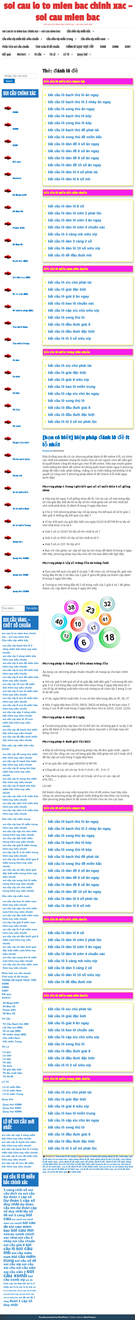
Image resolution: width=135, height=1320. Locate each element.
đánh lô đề (100, 1162)
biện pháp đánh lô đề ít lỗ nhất (105, 1159)
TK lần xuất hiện (21, 459)
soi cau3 (17, 1219)
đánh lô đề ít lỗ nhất (115, 1162)
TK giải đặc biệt (21, 442)
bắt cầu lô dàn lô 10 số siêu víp (74, 248)
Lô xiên (16, 376)
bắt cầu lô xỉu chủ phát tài (70, 282)
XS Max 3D (18, 244)
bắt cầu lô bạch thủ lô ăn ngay (73, 95)
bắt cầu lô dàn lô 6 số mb (69, 179)
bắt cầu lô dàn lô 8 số (66, 206)
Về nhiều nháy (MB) (23, 310)
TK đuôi (17, 426)
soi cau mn (22, 1230)
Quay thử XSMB (21, 558)
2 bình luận (75, 1172)
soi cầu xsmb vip (18, 1277)
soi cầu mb (18, 1250)
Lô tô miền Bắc (20, 492)
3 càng (9, 1190)
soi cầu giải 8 (14, 1245)
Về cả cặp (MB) (20, 294)
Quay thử (82, 54)
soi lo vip (21, 1291)
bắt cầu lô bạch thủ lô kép (69, 116)
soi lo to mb (25, 1287)
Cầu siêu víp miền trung (60, 39)
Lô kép (16, 393)
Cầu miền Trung (21, 343)
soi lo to (13, 1287)
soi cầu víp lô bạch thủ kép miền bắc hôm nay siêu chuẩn (19, 789)
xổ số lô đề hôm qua (57, 1172)
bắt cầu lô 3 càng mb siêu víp (72, 234)
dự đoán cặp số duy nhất (20, 1209)
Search (9, 81)
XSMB (103, 47)
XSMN (115, 47)
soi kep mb (20, 1283)
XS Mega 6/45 (20, 195)
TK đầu (16, 409)
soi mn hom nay (26, 1294)
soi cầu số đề (25, 1261)
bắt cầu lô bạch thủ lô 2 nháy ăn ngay (79, 102)
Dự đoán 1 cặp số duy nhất (19, 1202)
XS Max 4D (18, 211)
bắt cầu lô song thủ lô (66, 317)
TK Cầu (37, 54)
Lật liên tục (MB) (21, 277)
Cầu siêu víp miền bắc (79, 31)
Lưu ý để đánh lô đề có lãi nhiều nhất (80, 1166)
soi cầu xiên (26, 1268)
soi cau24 (16, 1223)
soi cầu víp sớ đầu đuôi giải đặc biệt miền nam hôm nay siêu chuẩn (19, 950)
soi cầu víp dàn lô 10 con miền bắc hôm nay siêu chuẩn (18, 723)
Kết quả (6, 54)
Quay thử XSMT (20, 575)
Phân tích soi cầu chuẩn (15, 47)
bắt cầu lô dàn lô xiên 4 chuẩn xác (76, 227)
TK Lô (52, 54)
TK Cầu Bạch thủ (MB (15, 1024)
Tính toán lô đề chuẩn (47, 47)
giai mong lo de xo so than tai (105, 1164)
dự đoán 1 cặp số (18, 1197)
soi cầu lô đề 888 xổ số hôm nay (63, 1169)
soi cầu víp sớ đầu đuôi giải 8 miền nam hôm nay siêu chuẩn (20, 940)
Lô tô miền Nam (21, 508)
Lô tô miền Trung (22, 525)
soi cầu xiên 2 (15, 1272)
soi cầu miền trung (20, 1258)
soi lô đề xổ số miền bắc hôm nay (96, 1169)
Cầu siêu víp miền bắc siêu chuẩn (20, 39)
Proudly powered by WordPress (53, 1317)
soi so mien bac (11, 1298)
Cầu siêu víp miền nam (93, 39)
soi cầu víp (12, 1264)
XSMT (128, 47)
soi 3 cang (16, 1215)
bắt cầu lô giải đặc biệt (67, 289)
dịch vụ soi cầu (22, 1193)
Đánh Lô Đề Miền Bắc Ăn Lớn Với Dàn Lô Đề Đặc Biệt (87, 1163)
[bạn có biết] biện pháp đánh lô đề (101, 1156)
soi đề (22, 1297)
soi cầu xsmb (19, 1273)
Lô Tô (66, 54)
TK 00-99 (17, 475)
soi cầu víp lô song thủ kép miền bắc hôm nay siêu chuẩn (19, 772)
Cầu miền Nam (20, 327)
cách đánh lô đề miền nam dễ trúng (76, 1162)
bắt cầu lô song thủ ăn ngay (71, 109)
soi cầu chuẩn (23, 1241)
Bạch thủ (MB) (20, 261)
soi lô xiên (31, 1291)
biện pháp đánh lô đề (79, 1159)
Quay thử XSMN (21, 591)
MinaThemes (90, 1317)
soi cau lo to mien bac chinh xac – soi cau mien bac (68, 11)
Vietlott (21, 54)
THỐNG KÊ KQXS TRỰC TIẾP (80, 47)
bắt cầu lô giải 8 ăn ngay (68, 296)
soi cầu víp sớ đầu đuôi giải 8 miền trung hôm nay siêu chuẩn (20, 863)
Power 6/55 (19, 228)
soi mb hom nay (11, 1294)
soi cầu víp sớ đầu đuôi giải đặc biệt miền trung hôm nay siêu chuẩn (20, 873)
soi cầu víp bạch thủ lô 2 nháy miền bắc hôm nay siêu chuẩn (20, 649)
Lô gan (16, 360)
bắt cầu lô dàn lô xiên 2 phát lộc (75, 213)
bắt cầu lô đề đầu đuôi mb (70, 255)
